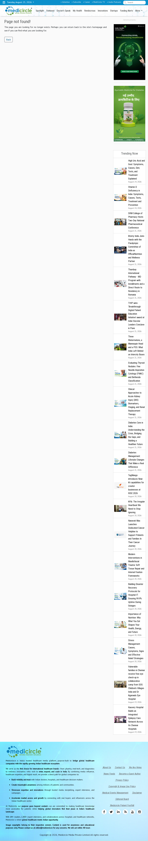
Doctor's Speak (64, 10)
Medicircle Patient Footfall (122, 805)
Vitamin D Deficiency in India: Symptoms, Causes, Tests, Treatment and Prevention (136, 197)
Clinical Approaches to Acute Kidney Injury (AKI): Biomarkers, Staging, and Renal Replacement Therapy (136, 403)
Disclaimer (137, 792)
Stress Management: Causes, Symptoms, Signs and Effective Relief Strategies (136, 651)
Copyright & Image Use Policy (122, 786)
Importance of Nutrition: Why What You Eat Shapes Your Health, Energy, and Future (134, 624)
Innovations (103, 10)
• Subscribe (76, 2)
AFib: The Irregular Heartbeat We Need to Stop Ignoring (136, 508)
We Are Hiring (134, 767)
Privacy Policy (122, 780)
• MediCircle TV (98, 2)
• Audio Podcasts (114, 2)
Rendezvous (89, 10)
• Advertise (65, 2)
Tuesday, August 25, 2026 (18, 2)
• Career (86, 2)
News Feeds (109, 773)
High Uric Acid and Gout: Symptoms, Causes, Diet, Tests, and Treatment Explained (136, 171)
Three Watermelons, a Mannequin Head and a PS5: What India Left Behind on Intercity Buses (136, 347)
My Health (77, 10)
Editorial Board (122, 799)
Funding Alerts (126, 10)
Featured (50, 10)
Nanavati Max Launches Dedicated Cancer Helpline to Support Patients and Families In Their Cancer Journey (136, 534)
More (138, 10)
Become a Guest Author (130, 773)
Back (8, 39)
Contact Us (119, 767)
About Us (106, 767)
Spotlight (40, 10)
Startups (114, 10)
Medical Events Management (115, 792)
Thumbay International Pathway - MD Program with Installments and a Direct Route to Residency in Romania (136, 283)
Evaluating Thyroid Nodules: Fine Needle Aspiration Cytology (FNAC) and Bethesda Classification (136, 373)
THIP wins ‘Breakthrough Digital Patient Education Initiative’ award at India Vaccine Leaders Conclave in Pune (136, 317)
